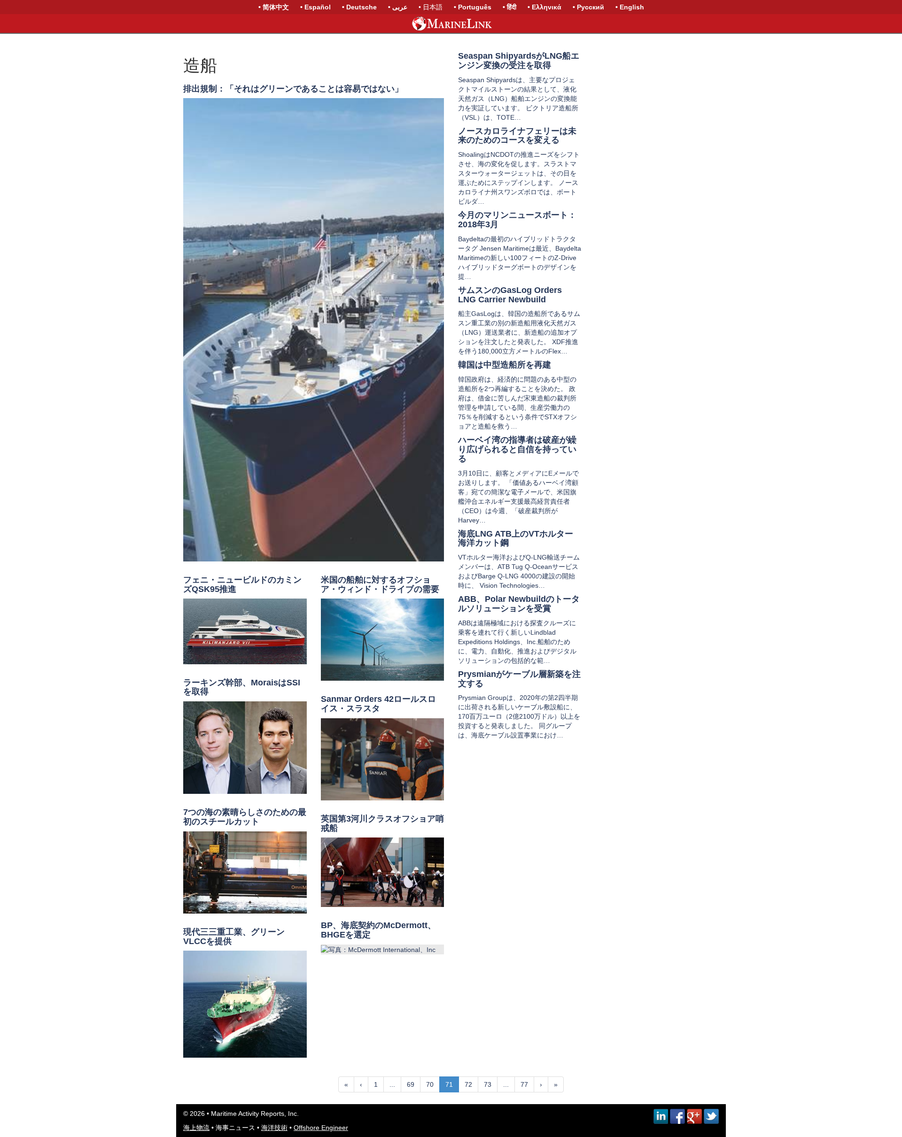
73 (487, 1084)
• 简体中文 (273, 7)
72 (468, 1084)
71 (449, 1084)
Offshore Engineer (321, 1127)
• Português (472, 7)
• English (629, 7)
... (392, 1084)
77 (524, 1084)
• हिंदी (509, 7)
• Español (315, 7)
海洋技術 (274, 1127)
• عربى (397, 7)
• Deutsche (359, 7)
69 (410, 1084)
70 (430, 1084)
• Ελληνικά (544, 7)
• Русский (588, 7)
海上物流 (196, 1127)
